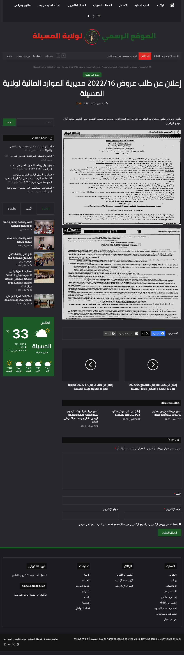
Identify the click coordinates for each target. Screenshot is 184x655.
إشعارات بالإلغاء (168, 602)
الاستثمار (85, 602)
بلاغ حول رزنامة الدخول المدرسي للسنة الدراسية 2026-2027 (20, 258)
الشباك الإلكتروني (76, 5)
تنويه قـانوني (19, 638)
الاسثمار (123, 5)
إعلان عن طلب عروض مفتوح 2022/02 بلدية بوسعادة (125, 413)
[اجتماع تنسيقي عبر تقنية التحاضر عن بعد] (44, 243)
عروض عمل (170, 619)
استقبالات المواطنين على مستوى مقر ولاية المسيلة (18, 298)
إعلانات (173, 574)
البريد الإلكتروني (172, 509)
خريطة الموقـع (35, 638)
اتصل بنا (37, 56)
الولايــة (160, 5)
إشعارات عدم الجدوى (165, 608)
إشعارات (49, 56)
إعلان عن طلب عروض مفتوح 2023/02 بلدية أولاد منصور (166, 413)
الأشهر (29, 208)
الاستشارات (170, 591)
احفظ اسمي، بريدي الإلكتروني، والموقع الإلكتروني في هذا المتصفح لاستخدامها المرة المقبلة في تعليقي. (128, 524)
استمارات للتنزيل (125, 574)
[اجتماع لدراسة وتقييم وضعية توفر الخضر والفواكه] (44, 227)
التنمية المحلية (142, 5)
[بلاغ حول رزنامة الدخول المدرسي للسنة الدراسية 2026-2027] (44, 259)
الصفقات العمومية (102, 5)
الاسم (177, 493)
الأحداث (86, 580)
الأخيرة (45, 208)
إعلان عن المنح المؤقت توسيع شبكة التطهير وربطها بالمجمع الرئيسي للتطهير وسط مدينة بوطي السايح (81, 416)
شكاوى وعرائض (22, 5)
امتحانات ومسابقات (166, 613)
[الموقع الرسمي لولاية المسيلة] (92, 37)
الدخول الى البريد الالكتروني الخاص (29, 575)
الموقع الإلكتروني (111, 509)
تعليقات (11, 208)
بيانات (174, 580)
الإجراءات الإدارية (124, 580)
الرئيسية (144, 66)
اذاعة (9, 56)
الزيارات (86, 591)
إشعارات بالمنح (110, 66)
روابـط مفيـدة (23, 56)
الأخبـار (86, 574)
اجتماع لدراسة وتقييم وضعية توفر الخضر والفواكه (17, 224)
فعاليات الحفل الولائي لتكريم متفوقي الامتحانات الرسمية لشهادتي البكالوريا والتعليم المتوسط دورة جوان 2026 (28, 178)
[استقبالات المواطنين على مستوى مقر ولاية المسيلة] (44, 301)
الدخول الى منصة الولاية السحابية (30, 594)
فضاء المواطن (82, 608)
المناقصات (171, 585)
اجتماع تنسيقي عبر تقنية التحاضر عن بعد (116, 56)
